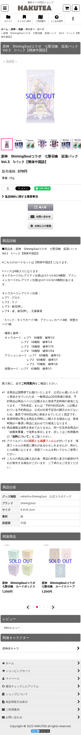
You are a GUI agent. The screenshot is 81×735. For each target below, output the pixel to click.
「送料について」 (21, 436)
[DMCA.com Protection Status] (40, 730)
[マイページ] (75, 8)
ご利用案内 (28, 383)
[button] (4, 8)
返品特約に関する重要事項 (21, 196)
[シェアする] (7, 188)
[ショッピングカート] (66, 8)
